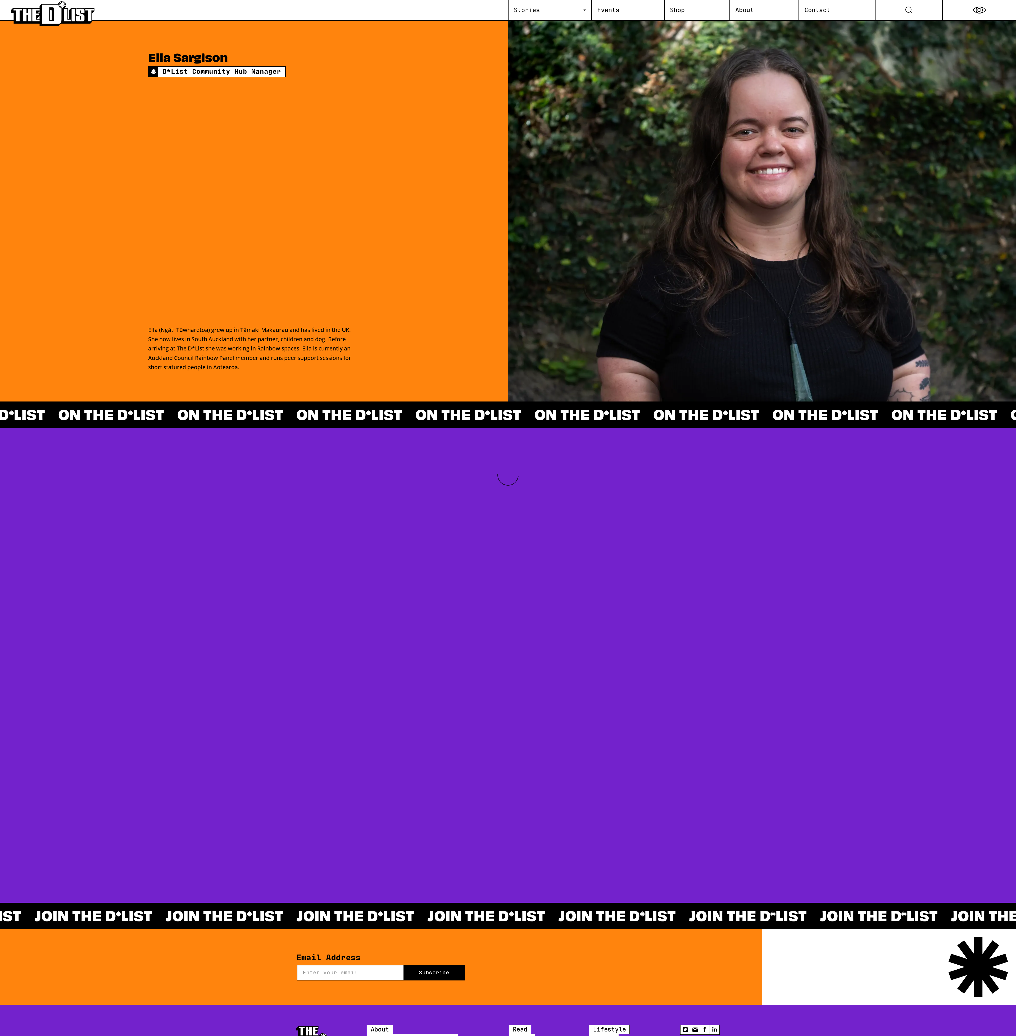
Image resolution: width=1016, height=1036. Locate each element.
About (380, 1029)
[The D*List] (53, 10)
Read (520, 1029)
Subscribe (434, 972)
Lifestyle (609, 1029)
